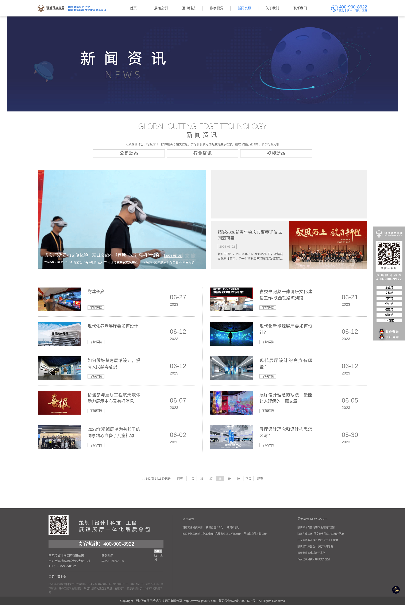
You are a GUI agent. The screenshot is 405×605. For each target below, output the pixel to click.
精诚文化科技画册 (192, 527)
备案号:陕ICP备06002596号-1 (238, 600)
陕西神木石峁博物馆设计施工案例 (316, 527)
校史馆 (389, 309)
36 (202, 478)
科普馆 (389, 314)
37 (211, 478)
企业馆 (389, 287)
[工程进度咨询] (389, 335)
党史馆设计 (152, 584)
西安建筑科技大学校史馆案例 (313, 559)
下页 (248, 478)
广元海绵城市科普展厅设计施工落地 (317, 540)
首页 (180, 478)
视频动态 (276, 153)
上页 (191, 478)
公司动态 (129, 153)
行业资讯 (202, 153)
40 (238, 478)
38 (220, 478)
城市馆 (389, 298)
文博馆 (389, 292)
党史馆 (389, 303)
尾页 (260, 478)
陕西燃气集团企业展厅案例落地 (315, 546)
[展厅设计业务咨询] (389, 323)
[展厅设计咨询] (389, 329)
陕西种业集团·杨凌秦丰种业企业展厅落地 (320, 533)
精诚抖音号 (233, 527)
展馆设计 (71, 588)
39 (229, 478)
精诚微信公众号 (215, 527)
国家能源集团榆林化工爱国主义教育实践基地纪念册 (211, 533)
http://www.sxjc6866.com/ (200, 600)
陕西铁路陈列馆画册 (255, 533)
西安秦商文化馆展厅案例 (311, 552)
